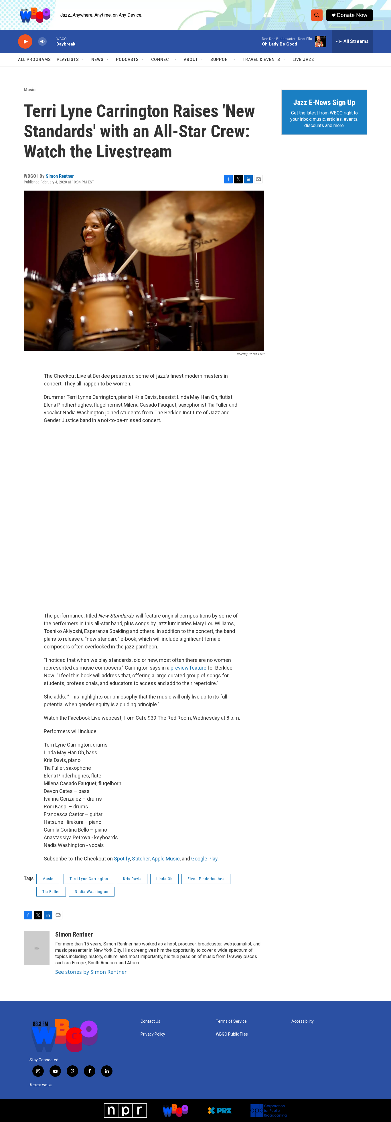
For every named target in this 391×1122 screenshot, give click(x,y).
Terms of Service (231, 1021)
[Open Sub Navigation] (83, 59)
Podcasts (127, 59)
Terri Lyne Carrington (89, 878)
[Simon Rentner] (37, 948)
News (97, 59)
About (191, 59)
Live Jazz (303, 59)
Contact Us (150, 1021)
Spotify (122, 859)
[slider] (51, 41)
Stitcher (141, 859)
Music (29, 89)
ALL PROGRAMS (34, 59)
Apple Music (166, 859)
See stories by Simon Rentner (91, 971)
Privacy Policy (153, 1034)
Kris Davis (132, 878)
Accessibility (302, 1021)
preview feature (188, 668)
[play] (25, 41)
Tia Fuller (51, 891)
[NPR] (125, 1110)
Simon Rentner (60, 176)
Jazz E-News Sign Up (324, 102)
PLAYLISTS (68, 59)
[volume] (42, 41)
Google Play (204, 859)
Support (220, 59)
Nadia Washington (91, 891)
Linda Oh (164, 878)
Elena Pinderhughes (205, 878)
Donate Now (352, 15)
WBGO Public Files (232, 1034)
